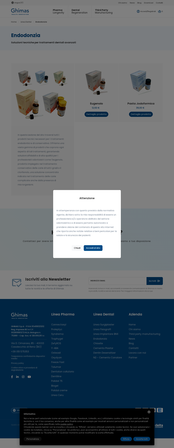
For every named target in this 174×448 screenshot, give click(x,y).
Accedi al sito (93, 248)
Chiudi (77, 248)
